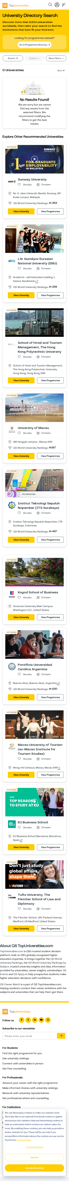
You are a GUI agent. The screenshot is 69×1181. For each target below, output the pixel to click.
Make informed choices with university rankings (30, 1088)
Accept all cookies (34, 1168)
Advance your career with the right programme (30, 1083)
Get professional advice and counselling (25, 1098)
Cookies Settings (34, 1147)
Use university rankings (15, 1058)
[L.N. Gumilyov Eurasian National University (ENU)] (12, 260)
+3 (58, 683)
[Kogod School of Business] (12, 594)
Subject (33, 58)
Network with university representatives (25, 1093)
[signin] (57, 4)
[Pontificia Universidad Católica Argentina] (12, 666)
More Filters (55, 58)
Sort (59, 70)
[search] (50, 5)
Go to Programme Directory (33, 44)
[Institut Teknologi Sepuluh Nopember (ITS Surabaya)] (12, 505)
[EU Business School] (12, 824)
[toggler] (63, 4)
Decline (34, 1157)
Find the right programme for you (22, 1053)
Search (12, 58)
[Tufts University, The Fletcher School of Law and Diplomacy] (12, 896)
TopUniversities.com (11, 951)
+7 (36, 281)
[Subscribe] (61, 1036)
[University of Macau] (12, 429)
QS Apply (19, 974)
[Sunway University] (12, 181)
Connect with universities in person (22, 1063)
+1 (59, 768)
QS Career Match (10, 984)
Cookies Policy (24, 1140)
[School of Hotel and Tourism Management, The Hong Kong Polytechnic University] (12, 344)
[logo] (15, 4)
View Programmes (50, 211)
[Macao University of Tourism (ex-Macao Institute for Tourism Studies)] (12, 746)
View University (21, 211)
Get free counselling (14, 1068)
